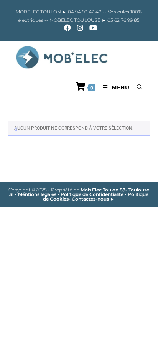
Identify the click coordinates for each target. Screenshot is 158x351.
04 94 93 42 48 (85, 12)
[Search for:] (137, 87)
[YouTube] (91, 27)
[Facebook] (67, 27)
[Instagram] (80, 27)
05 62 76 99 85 (123, 20)
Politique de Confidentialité (92, 194)
